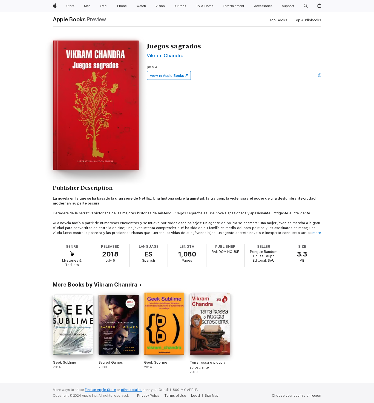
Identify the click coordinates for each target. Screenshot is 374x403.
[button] (305, 6)
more (316, 233)
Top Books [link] (278, 20)
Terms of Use (175, 396)
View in (167, 76)
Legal (195, 396)
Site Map (211, 396)
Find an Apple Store (100, 390)
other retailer (131, 390)
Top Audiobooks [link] (307, 20)
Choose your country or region (296, 396)
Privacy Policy (148, 396)
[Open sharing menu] (320, 75)
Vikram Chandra (165, 55)
